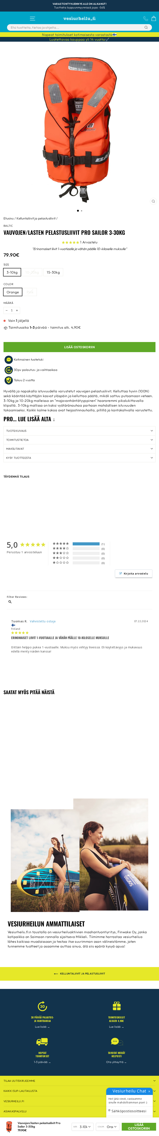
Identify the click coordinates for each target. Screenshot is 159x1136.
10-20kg (32, 272)
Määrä (8, 302)
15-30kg (53, 272)
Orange (13, 292)
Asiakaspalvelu (15, 1111)
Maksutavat (15, 448)
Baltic (8, 225)
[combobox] (69, 27)
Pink (30, 292)
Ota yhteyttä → (116, 1062)
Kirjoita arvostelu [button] (136, 573)
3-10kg (12, 272)
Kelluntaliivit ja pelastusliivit (36, 218)
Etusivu (9, 218)
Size (6, 264)
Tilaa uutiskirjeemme (19, 1080)
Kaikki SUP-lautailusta (20, 1090)
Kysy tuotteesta (18, 457)
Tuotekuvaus (16, 430)
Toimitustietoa (17, 439)
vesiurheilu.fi (14, 1101)
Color (8, 284)
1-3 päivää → (42, 1062)
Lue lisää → (42, 1026)
